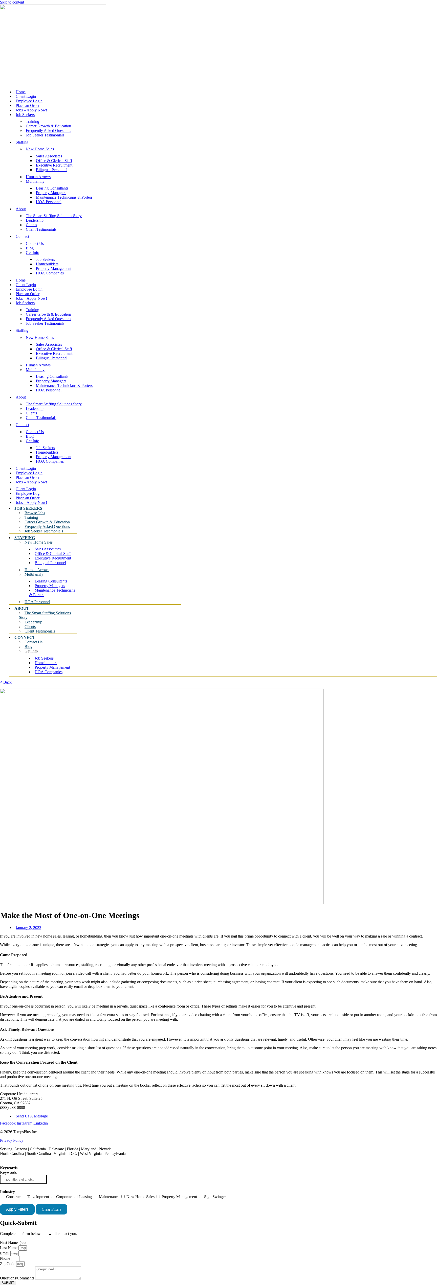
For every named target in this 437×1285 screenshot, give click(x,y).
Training (32, 121)
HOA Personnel (48, 202)
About (21, 209)
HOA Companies (50, 273)
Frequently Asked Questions (48, 130)
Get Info (32, 252)
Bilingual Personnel (51, 170)
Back (6, 682)
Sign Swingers (215, 1197)
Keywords (8, 1172)
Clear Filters (51, 1209)
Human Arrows (38, 177)
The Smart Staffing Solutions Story (54, 216)
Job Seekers (25, 114)
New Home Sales (40, 149)
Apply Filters (17, 1209)
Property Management (53, 268)
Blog (30, 248)
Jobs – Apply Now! (31, 110)
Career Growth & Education (48, 126)
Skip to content (12, 2)
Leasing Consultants (52, 188)
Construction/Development (27, 1197)
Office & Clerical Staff (54, 160)
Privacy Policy (11, 1140)
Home (21, 92)
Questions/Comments (17, 1278)
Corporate (63, 1197)
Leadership (34, 220)
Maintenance (108, 1197)
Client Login (26, 96)
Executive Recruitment (54, 165)
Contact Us (35, 243)
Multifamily (35, 181)
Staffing (22, 142)
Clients (31, 225)
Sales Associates (49, 156)
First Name (9, 1242)
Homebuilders (47, 264)
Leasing (85, 1197)
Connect (22, 236)
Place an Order (27, 105)
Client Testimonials (41, 229)
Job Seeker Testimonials (45, 135)
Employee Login (29, 101)
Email (5, 1253)
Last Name (9, 1248)
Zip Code (8, 1263)
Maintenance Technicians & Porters (64, 197)
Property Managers (51, 193)
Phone (5, 1258)
